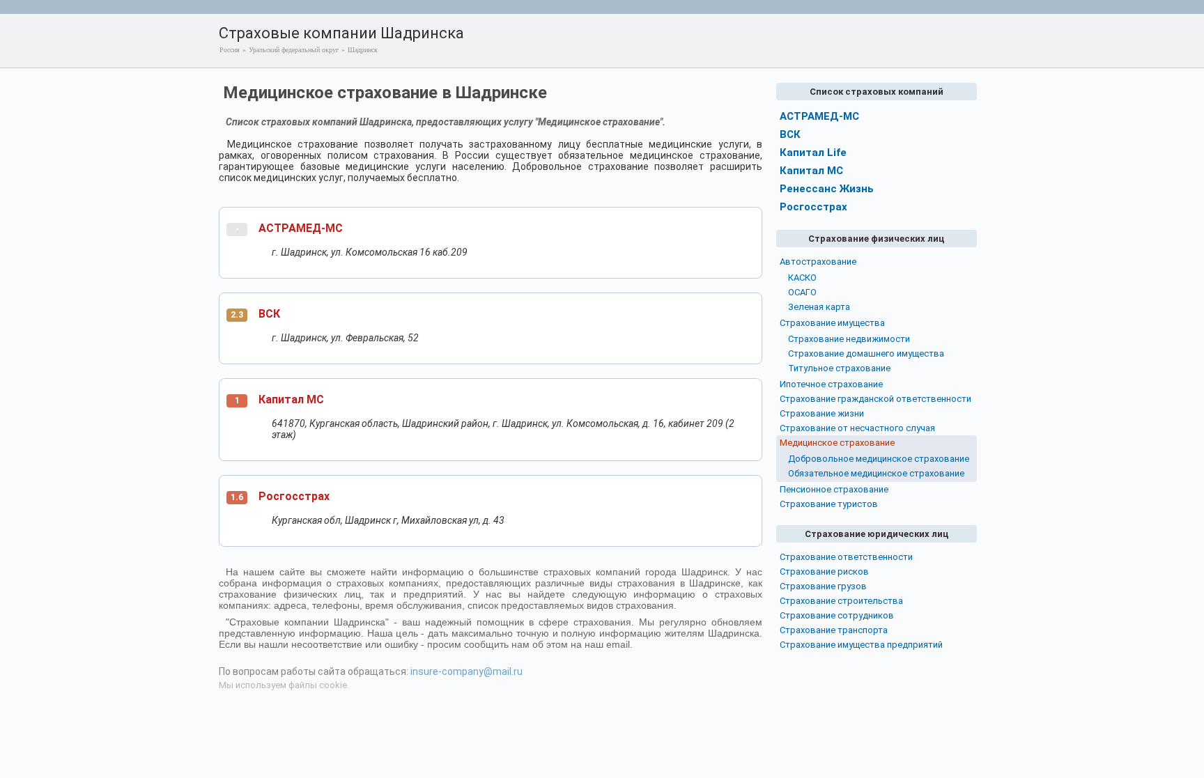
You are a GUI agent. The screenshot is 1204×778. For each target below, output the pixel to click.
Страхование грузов (823, 586)
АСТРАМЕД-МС (300, 228)
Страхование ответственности (846, 557)
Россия (229, 50)
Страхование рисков (824, 571)
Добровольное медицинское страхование (878, 458)
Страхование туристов (829, 504)
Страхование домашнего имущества (866, 353)
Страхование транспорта (834, 630)
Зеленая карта (819, 307)
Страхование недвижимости (849, 339)
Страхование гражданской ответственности (875, 399)
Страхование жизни (822, 413)
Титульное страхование (839, 368)
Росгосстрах (294, 496)
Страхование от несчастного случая (857, 428)
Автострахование (818, 261)
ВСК (269, 313)
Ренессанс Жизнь (827, 188)
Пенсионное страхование (834, 489)
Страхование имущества (832, 323)
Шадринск (363, 50)
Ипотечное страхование (831, 384)
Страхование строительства (841, 601)
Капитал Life (813, 152)
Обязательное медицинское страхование (876, 473)
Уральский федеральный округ (294, 50)
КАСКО (802, 277)
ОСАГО (802, 292)
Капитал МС (291, 399)
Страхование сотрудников (837, 615)
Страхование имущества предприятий (861, 644)
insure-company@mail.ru (466, 671)
